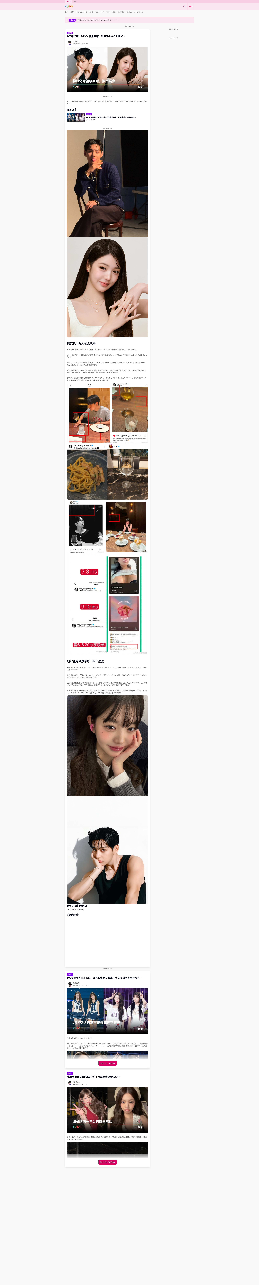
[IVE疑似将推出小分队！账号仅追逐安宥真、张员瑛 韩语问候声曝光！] (76, 118)
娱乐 (91, 12)
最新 (72, 12)
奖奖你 (129, 12)
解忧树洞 (121, 12)
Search (184, 6)
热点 (75, 2)
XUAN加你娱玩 (81, 12)
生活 (102, 12)
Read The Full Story (107, 1063)
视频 (114, 12)
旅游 (97, 12)
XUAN (68, 2)
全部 (66, 12)
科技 (108, 12)
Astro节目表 (138, 12)
